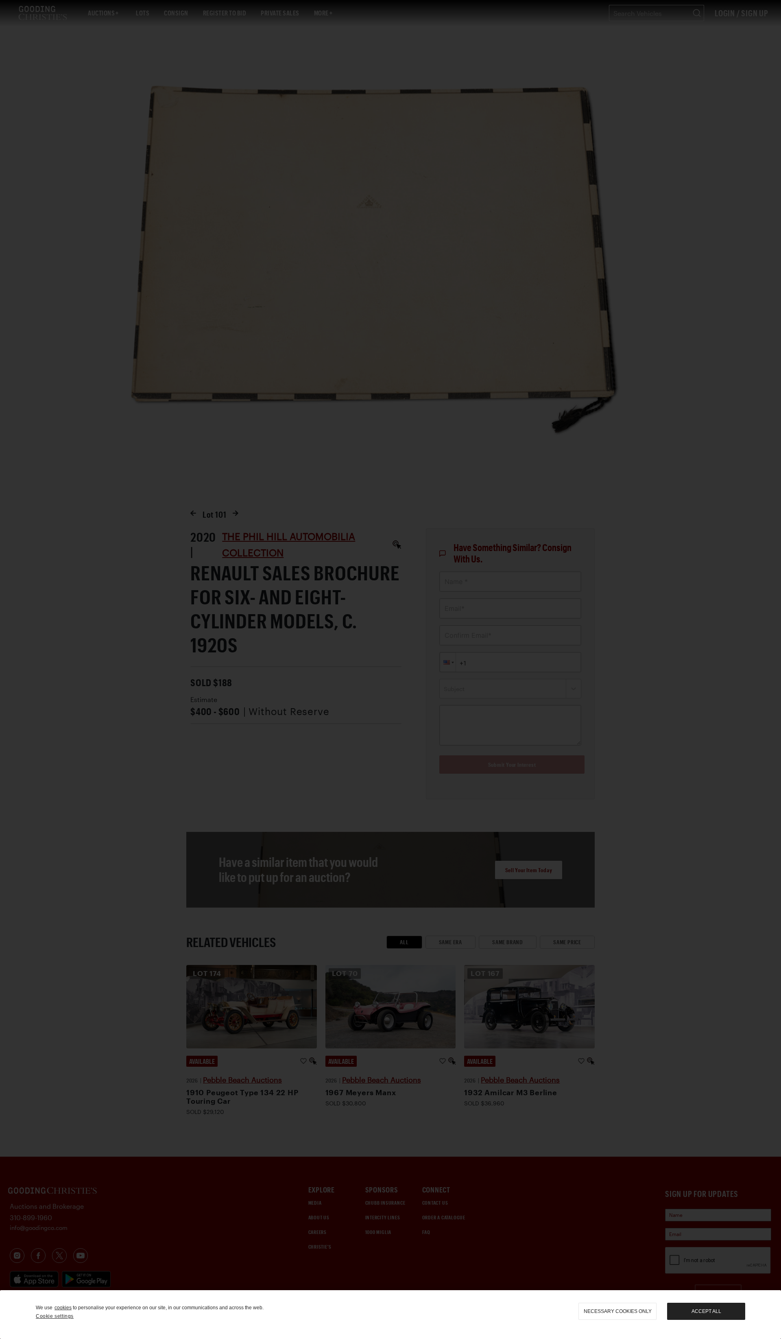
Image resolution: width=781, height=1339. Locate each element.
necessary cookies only (618, 1311)
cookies (63, 1308)
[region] (390, 1314)
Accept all (706, 1311)
